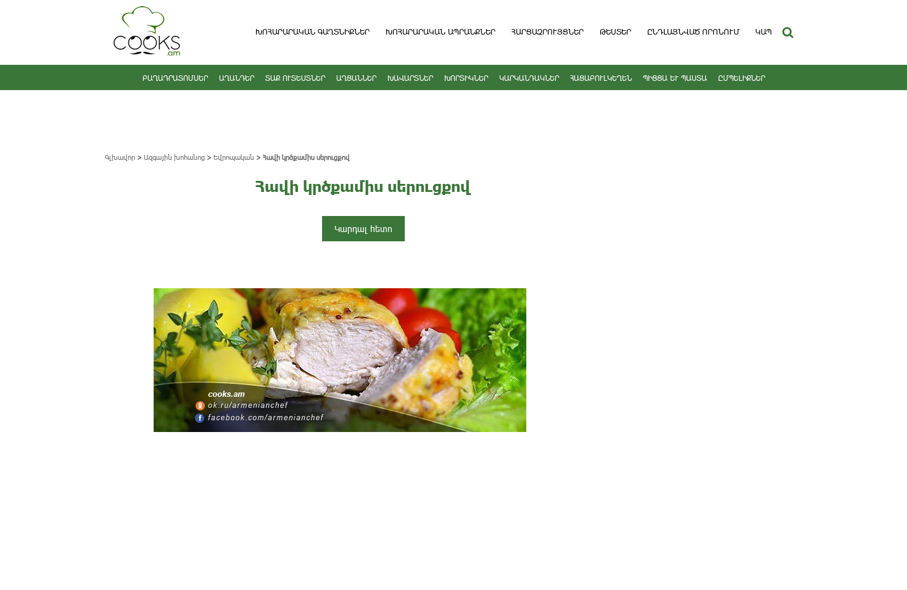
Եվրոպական (233, 157)
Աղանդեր (236, 77)
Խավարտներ (410, 77)
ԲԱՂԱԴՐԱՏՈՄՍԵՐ (175, 77)
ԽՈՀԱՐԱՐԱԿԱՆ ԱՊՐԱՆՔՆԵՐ (440, 31)
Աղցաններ (356, 77)
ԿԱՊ (763, 31)
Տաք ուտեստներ (295, 77)
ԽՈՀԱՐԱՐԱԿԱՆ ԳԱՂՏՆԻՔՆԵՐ (312, 31)
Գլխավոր (120, 157)
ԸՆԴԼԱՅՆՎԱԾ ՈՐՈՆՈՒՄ (693, 31)
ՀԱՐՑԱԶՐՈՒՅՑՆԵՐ (547, 31)
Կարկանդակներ (529, 77)
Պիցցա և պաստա (675, 77)
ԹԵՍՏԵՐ (615, 31)
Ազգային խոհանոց (174, 157)
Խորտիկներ (466, 77)
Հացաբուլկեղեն (601, 77)
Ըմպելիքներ (741, 77)
